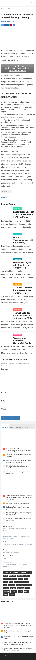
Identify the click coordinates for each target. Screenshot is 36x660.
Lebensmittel (7, 572)
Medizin (26, 591)
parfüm (21, 578)
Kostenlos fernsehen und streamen (17, 503)
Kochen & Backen (21, 585)
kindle (27, 575)
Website (3, 409)
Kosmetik (15, 572)
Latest (12, 427)
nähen (5, 594)
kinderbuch (23, 572)
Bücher (20, 591)
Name (3, 393)
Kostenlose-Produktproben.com (22, 656)
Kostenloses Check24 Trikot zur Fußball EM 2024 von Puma (23, 214)
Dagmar (4, 198)
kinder (5, 582)
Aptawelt (4, 191)
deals (29, 572)
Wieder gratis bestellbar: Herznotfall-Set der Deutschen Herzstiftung (22, 343)
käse (26, 578)
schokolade (21, 588)
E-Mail (3, 401)
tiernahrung (12, 575)
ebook (5, 575)
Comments (19, 427)
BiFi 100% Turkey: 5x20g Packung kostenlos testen (16, 467)
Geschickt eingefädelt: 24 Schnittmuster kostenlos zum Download (19, 461)
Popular (5, 427)
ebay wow (12, 588)
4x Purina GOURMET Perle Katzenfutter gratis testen (22, 290)
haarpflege (7, 591)
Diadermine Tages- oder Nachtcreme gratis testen (22, 265)
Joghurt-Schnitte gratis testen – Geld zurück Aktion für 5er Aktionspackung (18, 643)
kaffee (30, 585)
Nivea (10, 582)
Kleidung (14, 591)
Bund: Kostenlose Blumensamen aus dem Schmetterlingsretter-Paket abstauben (19, 450)
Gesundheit (12, 585)
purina (27, 588)
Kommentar (5, 369)
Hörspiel (6, 588)
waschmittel (17, 582)
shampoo (25, 582)
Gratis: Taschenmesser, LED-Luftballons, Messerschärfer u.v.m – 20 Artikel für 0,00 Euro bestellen (19, 497)
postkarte (12, 594)
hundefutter (21, 575)
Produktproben (10, 9)
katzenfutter (13, 578)
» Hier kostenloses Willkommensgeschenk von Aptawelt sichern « (17, 68)
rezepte (6, 578)
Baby (10, 191)
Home (2, 9)
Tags (26, 427)
